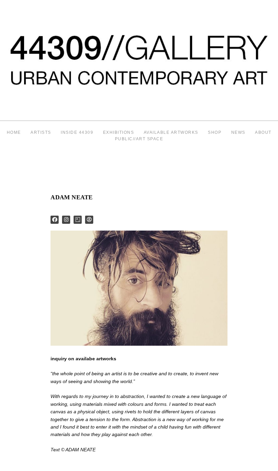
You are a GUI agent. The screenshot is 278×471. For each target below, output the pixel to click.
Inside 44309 (77, 132)
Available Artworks (171, 132)
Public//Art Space (139, 139)
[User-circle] (89, 220)
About (263, 132)
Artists (41, 132)
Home (14, 132)
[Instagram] (66, 220)
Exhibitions (118, 132)
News (238, 132)
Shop (214, 132)
